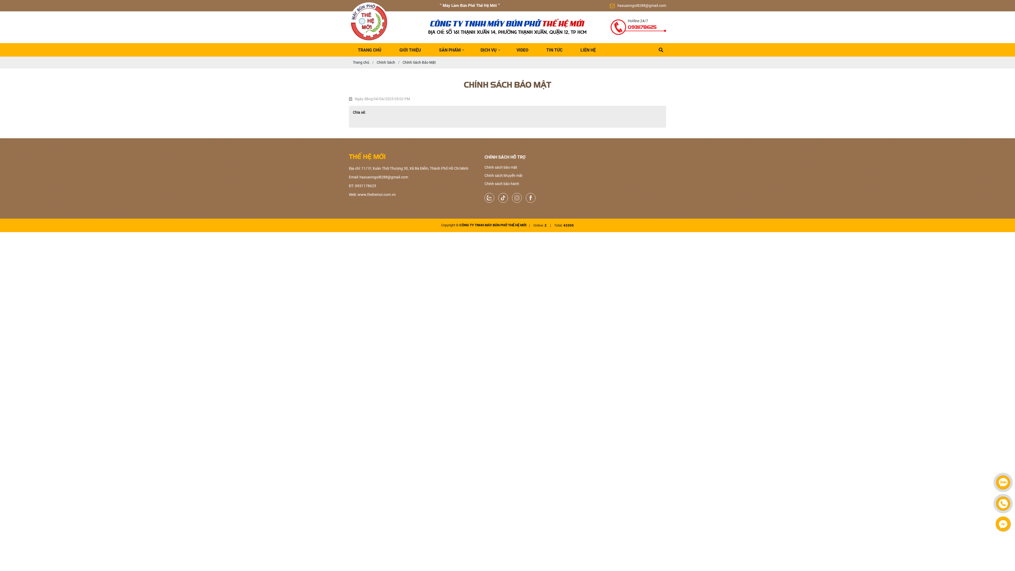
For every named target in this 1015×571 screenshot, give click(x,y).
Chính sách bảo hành (502, 184)
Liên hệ (588, 50)
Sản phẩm (450, 50)
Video (522, 50)
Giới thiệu (410, 50)
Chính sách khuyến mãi (503, 175)
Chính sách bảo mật (501, 167)
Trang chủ (369, 50)
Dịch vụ (489, 50)
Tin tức (554, 50)
